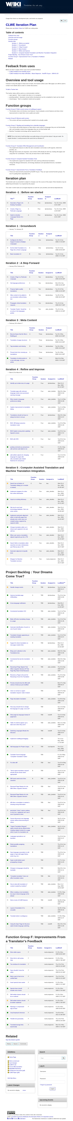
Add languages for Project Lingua (19, 746)
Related (10, 58)
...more (24, 1090)
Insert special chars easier (17, 982)
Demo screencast (14, 1061)
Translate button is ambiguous (18, 916)
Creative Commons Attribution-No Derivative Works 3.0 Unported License (32, 1116)
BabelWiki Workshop (15, 1068)
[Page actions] (65, 21)
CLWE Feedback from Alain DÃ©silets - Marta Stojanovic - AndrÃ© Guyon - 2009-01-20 (33, 73)
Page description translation (18, 698)
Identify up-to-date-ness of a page (19, 383)
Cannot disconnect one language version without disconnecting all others (19, 820)
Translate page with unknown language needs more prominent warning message (19, 393)
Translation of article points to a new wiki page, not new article (18, 360)
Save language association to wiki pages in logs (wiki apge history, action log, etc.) (19, 854)
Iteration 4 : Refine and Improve (21, 51)
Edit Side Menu (12, 1078)
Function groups (13, 39)
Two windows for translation (18, 964)
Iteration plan (12, 41)
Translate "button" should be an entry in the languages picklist (18, 311)
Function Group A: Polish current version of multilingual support (23, 109)
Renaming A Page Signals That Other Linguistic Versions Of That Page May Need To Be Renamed (19, 668)
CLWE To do (12, 1064)
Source (16, 1044)
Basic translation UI (15, 254)
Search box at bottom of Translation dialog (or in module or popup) (19, 485)
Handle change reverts (16, 587)
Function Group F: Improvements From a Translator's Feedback (26, 56)
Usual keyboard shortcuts (17, 1012)
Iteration (40, 198)
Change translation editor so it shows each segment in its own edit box (19, 529)
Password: (43, 1078)
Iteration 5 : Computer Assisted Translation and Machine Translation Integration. (34, 53)
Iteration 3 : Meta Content (19, 49)
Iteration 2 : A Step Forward (19, 47)
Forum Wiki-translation (15, 1066)
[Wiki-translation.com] (25, 7)
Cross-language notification (18, 603)
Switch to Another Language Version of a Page (16, 217)
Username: (43, 1071)
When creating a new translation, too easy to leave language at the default (19, 894)
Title (11, 198)
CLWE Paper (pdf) (14, 1072)
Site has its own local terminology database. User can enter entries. (19, 509)
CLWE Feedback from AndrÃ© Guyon (19, 71)
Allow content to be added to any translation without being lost (18, 297)
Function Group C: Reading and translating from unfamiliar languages (25, 125)
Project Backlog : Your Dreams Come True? (20, 54)
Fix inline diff (13, 762)
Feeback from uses (13, 35)
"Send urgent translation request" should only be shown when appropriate (19, 772)
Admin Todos (18, 28)
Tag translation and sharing (18, 346)
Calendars (22, 1118)
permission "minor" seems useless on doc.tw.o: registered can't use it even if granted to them (20, 812)
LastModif (57, 198)
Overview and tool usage (15, 37)
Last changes (13, 1063)
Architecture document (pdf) (17, 1070)
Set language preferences (17, 283)
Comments (23, 1044)
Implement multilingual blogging (19, 738)
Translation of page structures (18, 340)
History (9, 1044)
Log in (52, 1088)
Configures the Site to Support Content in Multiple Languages (18, 241)
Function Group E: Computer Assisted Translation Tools (21, 158)
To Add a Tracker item (12, 89)
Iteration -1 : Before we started (20, 43)
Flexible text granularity (16, 1018)
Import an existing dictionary (18, 499)
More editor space (15, 952)
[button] (62, 21)
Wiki (10, 1118)
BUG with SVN (14, 439)
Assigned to (49, 272)
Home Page (12, 1057)
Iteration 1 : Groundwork (19, 45)
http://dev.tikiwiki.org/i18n (13, 1040)
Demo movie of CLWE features (19, 900)
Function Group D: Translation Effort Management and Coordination (25, 146)
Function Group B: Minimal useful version (17, 118)
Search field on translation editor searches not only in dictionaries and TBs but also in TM (19, 545)
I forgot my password (46, 1084)
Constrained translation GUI (18, 611)
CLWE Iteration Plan (21, 25)
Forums (15, 1118)
